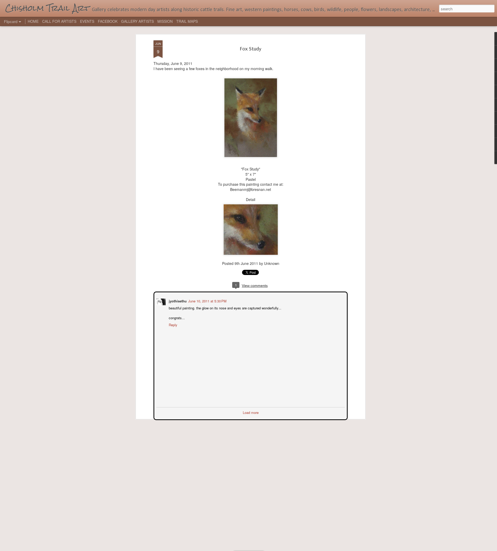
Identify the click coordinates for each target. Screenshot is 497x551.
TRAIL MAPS (187, 21)
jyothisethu (177, 300)
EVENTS (87, 21)
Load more (251, 411)
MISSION (165, 21)
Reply (172, 324)
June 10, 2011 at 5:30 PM (207, 300)
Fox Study (250, 49)
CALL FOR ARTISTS (59, 21)
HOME (33, 21)
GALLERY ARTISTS (137, 21)
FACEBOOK (108, 21)
